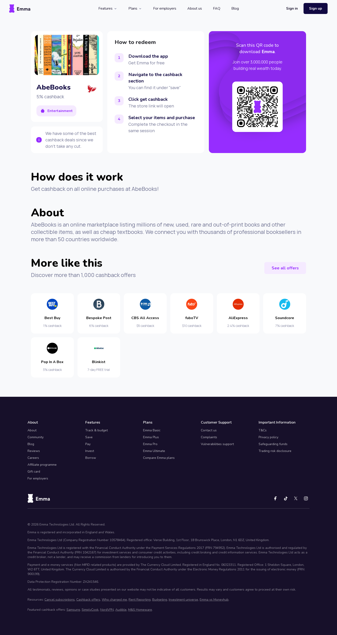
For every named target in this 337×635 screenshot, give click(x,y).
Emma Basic (151, 430)
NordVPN (107, 610)
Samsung (73, 610)
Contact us (209, 430)
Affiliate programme (42, 465)
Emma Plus (151, 437)
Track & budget (96, 430)
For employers (164, 8)
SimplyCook (90, 610)
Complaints (209, 437)
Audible (121, 610)
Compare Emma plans (159, 458)
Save (89, 437)
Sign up (315, 8)
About (32, 430)
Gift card (34, 471)
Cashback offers (88, 599)
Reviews (34, 451)
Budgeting (159, 599)
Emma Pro (150, 444)
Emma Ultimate (154, 451)
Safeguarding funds (273, 444)
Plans (132, 8)
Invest (89, 451)
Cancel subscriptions (59, 599)
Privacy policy (268, 437)
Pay (88, 444)
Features (105, 8)
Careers (33, 458)
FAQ (216, 8)
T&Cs (263, 430)
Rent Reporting (140, 599)
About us (194, 8)
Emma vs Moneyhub (214, 599)
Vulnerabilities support (217, 444)
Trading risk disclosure (275, 451)
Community (36, 437)
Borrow (90, 458)
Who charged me (114, 599)
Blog (235, 8)
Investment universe (183, 599)
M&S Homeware (140, 610)
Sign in (292, 8)
